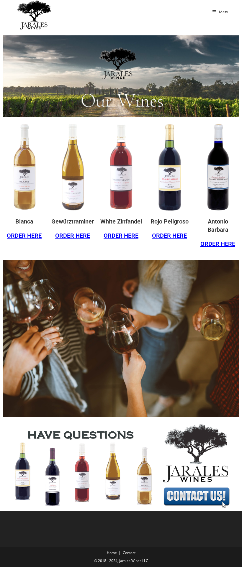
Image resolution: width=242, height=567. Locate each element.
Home (112, 552)
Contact (129, 552)
